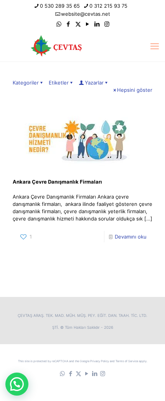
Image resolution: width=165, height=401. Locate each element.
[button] (16, 384)
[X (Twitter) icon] (78, 24)
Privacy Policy (99, 361)
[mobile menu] (154, 46)
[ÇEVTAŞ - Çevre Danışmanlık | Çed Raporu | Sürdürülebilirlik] (82, 46)
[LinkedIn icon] (97, 24)
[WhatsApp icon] (59, 24)
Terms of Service (127, 361)
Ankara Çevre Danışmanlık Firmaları (57, 182)
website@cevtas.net (85, 14)
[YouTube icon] (88, 24)
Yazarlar (94, 83)
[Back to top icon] (149, 385)
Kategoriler (26, 83)
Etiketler (59, 83)
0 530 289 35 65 (60, 6)
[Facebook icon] (68, 24)
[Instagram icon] (107, 24)
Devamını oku (131, 237)
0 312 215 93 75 (108, 6)
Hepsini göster (134, 90)
